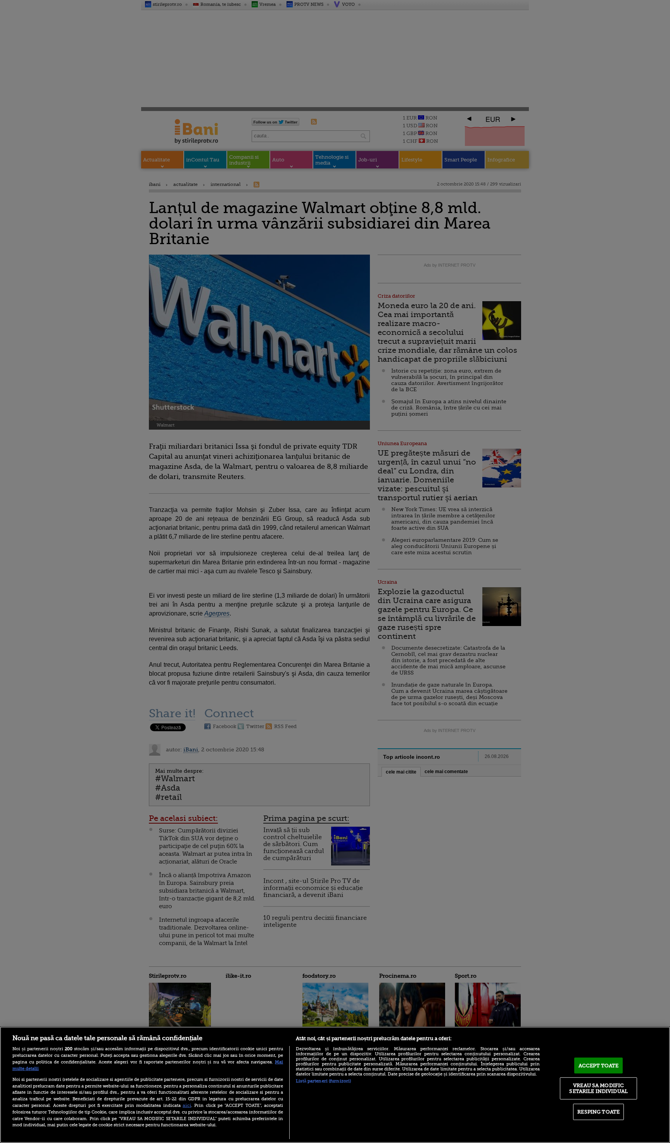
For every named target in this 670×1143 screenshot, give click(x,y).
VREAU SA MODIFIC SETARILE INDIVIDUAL (598, 1088)
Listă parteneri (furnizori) (323, 1081)
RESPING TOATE (598, 1112)
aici (187, 1105)
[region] (335, 1085)
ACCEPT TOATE (598, 1065)
